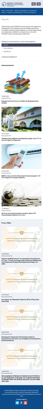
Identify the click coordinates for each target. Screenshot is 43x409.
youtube (25, 403)
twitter (17, 403)
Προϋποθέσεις (8, 48)
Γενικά (6, 45)
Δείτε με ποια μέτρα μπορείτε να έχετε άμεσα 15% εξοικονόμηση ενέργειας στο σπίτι (19, 214)
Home (3, 10)
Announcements (7, 256)
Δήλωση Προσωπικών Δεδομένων (28, 392)
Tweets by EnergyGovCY (9, 57)
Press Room (9, 10)
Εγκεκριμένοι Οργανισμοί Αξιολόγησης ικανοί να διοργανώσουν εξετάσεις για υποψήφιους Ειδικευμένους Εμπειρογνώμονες (21, 338)
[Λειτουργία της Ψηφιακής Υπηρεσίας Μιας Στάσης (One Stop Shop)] (22, 280)
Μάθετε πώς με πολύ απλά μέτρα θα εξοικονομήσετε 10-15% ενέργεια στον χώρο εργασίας (21, 176)
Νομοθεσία (7, 51)
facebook (21, 403)
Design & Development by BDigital (11, 394)
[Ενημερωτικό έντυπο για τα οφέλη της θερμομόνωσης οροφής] (22, 81)
